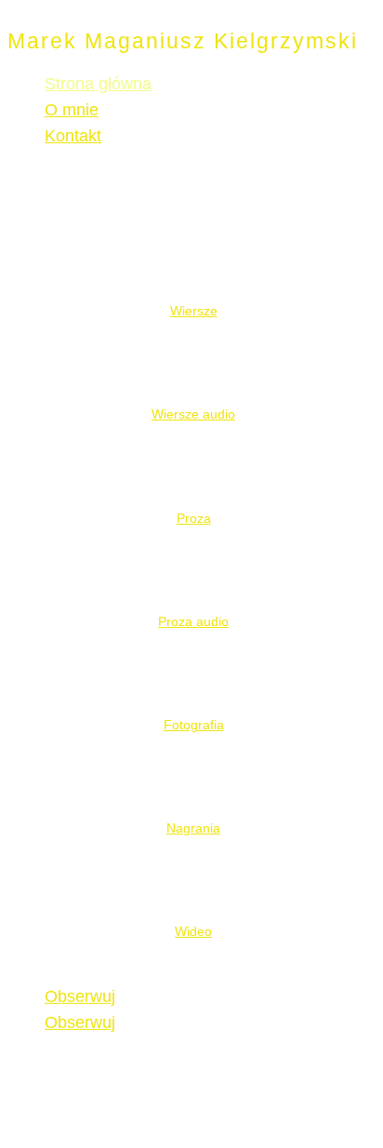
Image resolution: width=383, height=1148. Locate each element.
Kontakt (73, 136)
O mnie (72, 109)
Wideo (193, 931)
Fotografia (194, 724)
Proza (194, 518)
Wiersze (194, 310)
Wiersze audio (193, 414)
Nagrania (193, 828)
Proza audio (193, 621)
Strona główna (98, 83)
